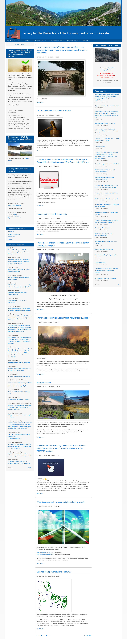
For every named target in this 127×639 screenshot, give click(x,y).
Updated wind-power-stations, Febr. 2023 (107, 164)
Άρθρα (27, 40)
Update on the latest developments (105, 123)
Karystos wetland (100, 146)
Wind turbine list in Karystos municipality (106, 199)
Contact (85, 40)
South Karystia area (38, 40)
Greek (17, 44)
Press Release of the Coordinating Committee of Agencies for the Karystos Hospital (106, 131)
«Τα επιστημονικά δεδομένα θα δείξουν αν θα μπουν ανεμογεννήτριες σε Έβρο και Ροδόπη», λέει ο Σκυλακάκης (20, 318)
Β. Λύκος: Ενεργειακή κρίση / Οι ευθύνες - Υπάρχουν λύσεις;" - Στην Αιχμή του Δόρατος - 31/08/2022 (20, 407)
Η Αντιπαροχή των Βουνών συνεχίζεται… (20, 362)
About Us (10, 40)
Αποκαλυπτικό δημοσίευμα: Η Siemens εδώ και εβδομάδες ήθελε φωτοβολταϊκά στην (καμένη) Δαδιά (19, 446)
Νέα (19, 40)
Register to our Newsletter (15, 218)
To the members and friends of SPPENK (106, 193)
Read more (40, 102)
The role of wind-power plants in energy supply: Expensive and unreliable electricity (106, 270)
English (23, 44)
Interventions (11, 236)
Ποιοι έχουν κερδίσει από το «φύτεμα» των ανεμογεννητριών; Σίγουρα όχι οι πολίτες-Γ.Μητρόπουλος (19, 261)
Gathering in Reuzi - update (103, 228)
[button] (61, 78)
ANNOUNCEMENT (100, 263)
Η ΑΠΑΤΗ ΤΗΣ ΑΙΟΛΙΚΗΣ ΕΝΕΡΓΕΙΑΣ (19, 376)
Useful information (72, 40)
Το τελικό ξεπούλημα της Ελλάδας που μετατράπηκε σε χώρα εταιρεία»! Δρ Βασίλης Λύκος (19, 252)
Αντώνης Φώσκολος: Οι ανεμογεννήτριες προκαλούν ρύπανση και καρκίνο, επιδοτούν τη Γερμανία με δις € (19, 384)
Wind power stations (14, 234)
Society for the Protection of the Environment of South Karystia (66, 33)
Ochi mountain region (55, 40)
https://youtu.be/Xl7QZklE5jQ (45, 552)
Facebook (16, 216)
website (15, 214)
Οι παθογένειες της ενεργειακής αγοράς (19, 399)
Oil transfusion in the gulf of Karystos (105, 278)
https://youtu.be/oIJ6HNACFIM (45, 554)
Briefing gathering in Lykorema (104, 249)
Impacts (10, 239)
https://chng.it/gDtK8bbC (14, 205)
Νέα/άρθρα (11, 231)
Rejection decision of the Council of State (107, 105)
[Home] (14, 33)
